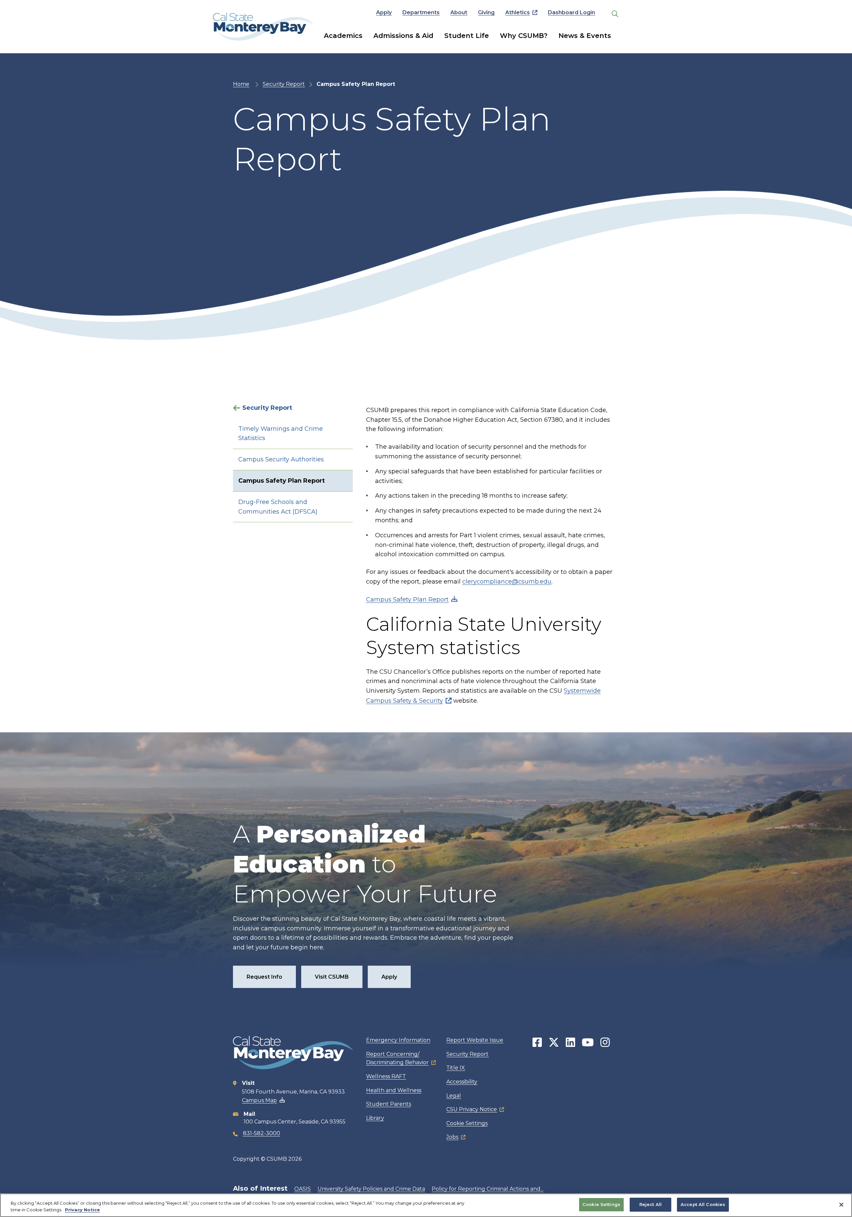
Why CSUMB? (523, 36)
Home (241, 84)
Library (375, 1118)
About (458, 12)
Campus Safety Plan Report (281, 480)
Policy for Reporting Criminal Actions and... (487, 1189)
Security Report (284, 84)
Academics (343, 36)
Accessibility (461, 1082)
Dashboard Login (571, 12)
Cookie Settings (467, 1123)
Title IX (455, 1068)
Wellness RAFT (386, 1076)
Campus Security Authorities (281, 459)
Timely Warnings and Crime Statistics (280, 433)
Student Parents (388, 1104)
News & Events (584, 36)
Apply (384, 12)
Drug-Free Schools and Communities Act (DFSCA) (278, 506)
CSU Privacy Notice (471, 1109)
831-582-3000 (261, 1133)
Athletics (517, 12)
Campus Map (259, 1100)
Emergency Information (398, 1040)
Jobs (452, 1137)
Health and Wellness (393, 1090)
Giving (486, 12)
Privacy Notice (82, 1209)
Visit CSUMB (332, 977)
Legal (453, 1096)
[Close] (841, 1204)
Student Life (466, 36)
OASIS (302, 1189)
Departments (421, 12)
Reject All (650, 1204)
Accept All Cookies (703, 1204)
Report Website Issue (474, 1040)
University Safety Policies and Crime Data (371, 1189)
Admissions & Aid (403, 36)
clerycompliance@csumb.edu (506, 581)
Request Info (264, 977)
